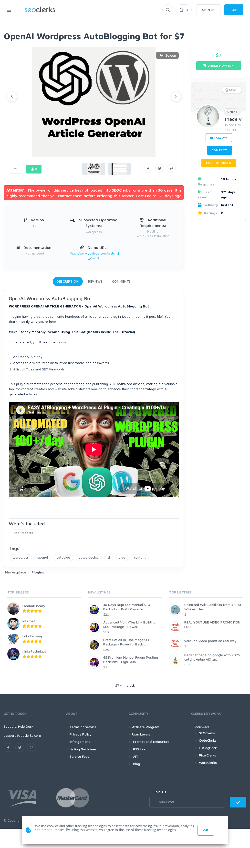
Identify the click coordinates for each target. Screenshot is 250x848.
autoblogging (89, 557)
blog (122, 557)
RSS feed (139, 749)
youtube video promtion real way (210, 641)
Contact (220, 150)
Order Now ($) (221, 65)
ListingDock (208, 748)
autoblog (63, 557)
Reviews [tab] (95, 281)
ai (108, 557)
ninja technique (34, 651)
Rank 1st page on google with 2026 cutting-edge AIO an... (212, 657)
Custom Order (218, 163)
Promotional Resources (150, 741)
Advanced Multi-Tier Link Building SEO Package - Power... (129, 624)
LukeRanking (32, 636)
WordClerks (208, 762)
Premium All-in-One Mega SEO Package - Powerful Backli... (127, 642)
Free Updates (23, 533)
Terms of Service (83, 727)
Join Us (160, 792)
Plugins (37, 572)
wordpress (21, 557)
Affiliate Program (145, 727)
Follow (220, 137)
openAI (42, 557)
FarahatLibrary (33, 606)
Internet (28, 621)
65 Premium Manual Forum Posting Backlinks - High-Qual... (130, 659)
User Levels (141, 734)
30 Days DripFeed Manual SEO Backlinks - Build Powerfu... (126, 607)
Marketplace (15, 572)
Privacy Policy (81, 734)
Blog (136, 764)
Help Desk (25, 726)
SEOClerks (207, 733)
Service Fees (79, 756)
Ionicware (202, 727)
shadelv (233, 119)
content (140, 557)
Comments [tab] (121, 281)
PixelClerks (207, 755)
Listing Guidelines (83, 749)
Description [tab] (68, 281)
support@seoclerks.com (22, 735)
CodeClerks (208, 740)
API (135, 756)
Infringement (80, 741)
